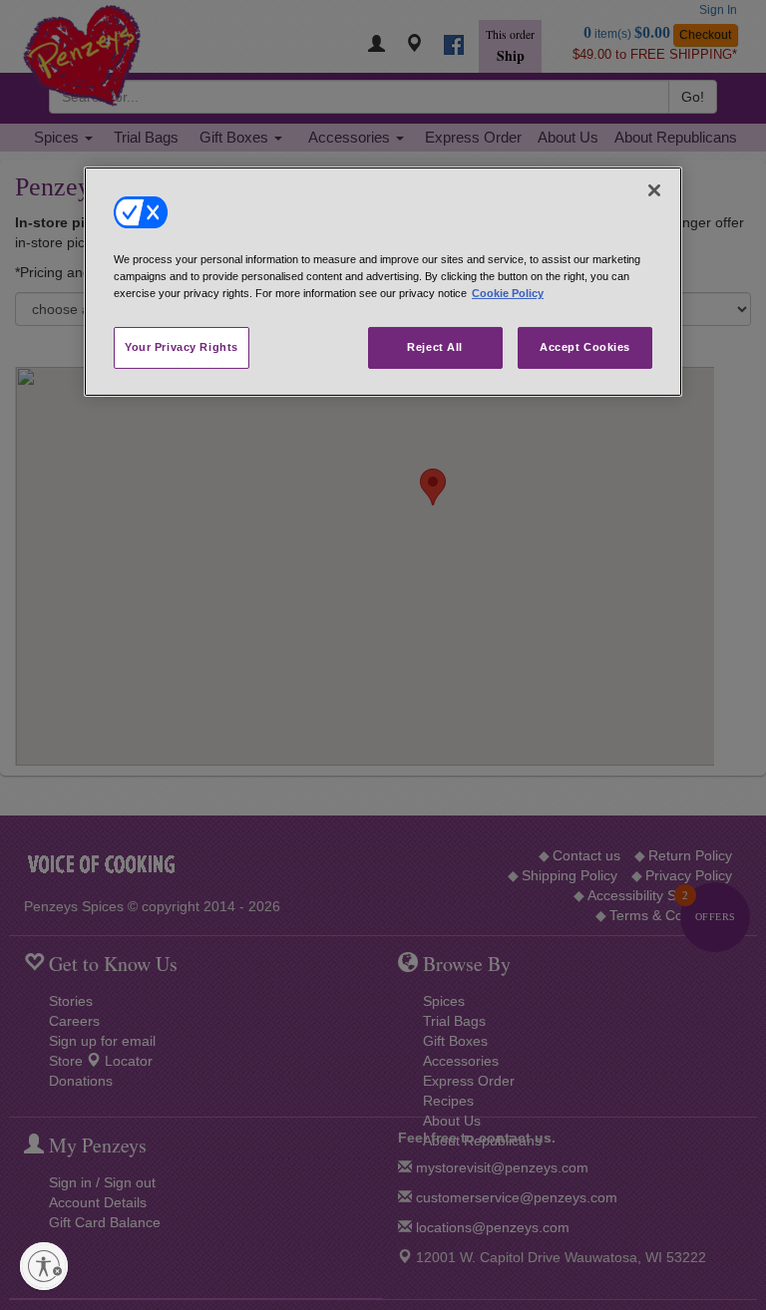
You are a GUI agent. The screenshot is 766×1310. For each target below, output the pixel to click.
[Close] (654, 190)
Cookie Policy (508, 293)
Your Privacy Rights (181, 347)
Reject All (435, 347)
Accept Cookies (585, 347)
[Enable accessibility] (44, 1266)
